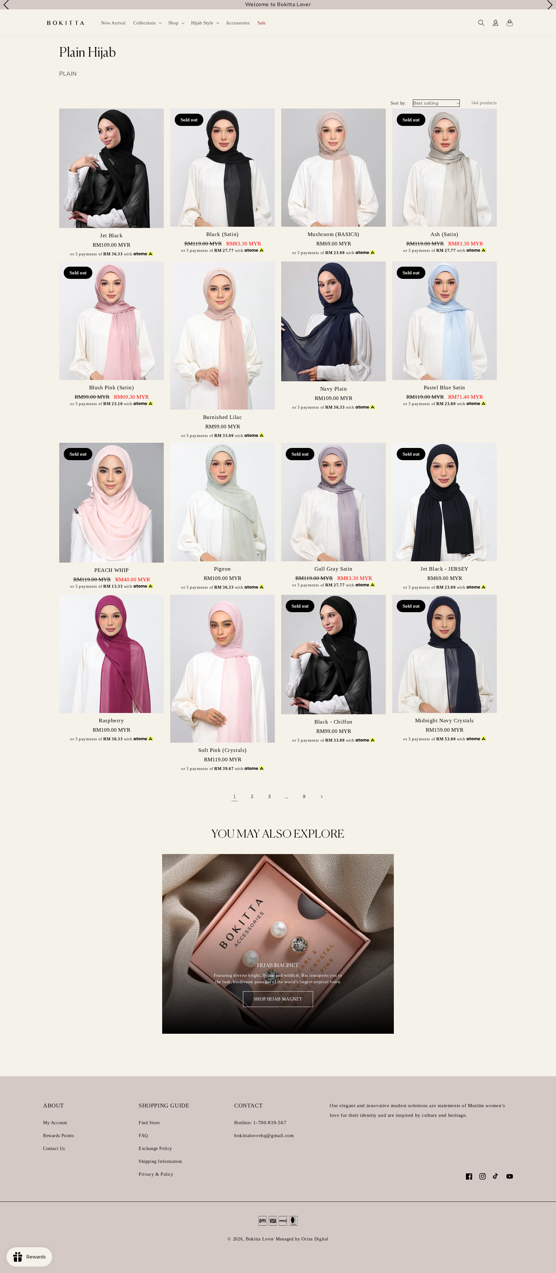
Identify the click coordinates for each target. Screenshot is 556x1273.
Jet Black (111, 236)
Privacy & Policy (156, 1174)
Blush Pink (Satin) (111, 388)
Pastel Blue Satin (444, 388)
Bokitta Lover (260, 1239)
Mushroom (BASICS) (333, 234)
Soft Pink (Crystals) (222, 750)
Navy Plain (333, 389)
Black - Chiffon (333, 722)
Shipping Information (160, 1161)
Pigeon (222, 569)
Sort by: (398, 103)
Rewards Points (58, 1135)
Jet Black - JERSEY (444, 569)
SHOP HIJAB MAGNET (278, 999)
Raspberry (111, 720)
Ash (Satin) (445, 234)
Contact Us (54, 1148)
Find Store (149, 1122)
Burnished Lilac (222, 417)
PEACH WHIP (111, 570)
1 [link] (234, 796)
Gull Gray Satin (333, 569)
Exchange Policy (155, 1148)
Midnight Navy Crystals (444, 720)
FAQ (143, 1135)
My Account (55, 1122)
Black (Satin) (222, 234)
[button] (146, 23)
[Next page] (321, 797)
